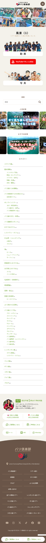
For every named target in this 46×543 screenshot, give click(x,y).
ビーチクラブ (11, 299)
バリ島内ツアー (12, 507)
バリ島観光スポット (11, 222)
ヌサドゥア (10, 329)
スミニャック (11, 316)
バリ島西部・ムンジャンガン (16, 339)
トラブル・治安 (12, 178)
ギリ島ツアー (34, 501)
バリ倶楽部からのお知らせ (13, 194)
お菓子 (9, 241)
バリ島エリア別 (9, 310)
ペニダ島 (7, 361)
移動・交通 (10, 180)
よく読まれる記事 (10, 305)
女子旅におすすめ (10, 268)
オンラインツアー (10, 202)
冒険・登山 (8, 290)
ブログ (6, 383)
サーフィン (10, 257)
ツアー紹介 (33, 471)
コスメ (9, 244)
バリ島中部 (10, 342)
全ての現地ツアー (12, 495)
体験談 (12, 477)
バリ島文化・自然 (12, 208)
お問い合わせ (12, 489)
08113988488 (33, 417)
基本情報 (7, 169)
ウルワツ (9, 331)
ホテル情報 (10, 353)
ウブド (9, 321)
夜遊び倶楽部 (9, 296)
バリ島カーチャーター (34, 513)
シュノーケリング (12, 255)
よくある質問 (33, 483)
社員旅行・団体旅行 (11, 280)
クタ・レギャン (12, 313)
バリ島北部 (10, 344)
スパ (8, 271)
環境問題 (7, 285)
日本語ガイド (11, 197)
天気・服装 (10, 183)
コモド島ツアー (12, 513)
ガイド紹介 (33, 477)
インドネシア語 (12, 172)
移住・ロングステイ (13, 175)
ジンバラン (10, 326)
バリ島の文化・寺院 (11, 216)
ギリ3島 (7, 366)
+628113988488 (13, 417)
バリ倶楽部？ (12, 471)
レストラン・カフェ (11, 232)
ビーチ (9, 252)
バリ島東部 (10, 336)
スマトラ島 (8, 164)
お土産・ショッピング (12, 238)
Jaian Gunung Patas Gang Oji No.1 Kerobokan (24, 464)
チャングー (10, 318)
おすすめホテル (9, 227)
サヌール (9, 323)
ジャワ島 (7, 377)
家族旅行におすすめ (11, 263)
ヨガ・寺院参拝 (12, 205)
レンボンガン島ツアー (34, 495)
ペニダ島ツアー (12, 501)
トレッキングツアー (33, 507)
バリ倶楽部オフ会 (12, 211)
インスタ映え (11, 274)
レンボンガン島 (9, 350)
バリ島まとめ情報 (10, 188)
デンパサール (11, 334)
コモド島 (7, 372)
